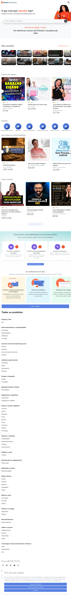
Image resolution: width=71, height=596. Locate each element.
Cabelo (3, 479)
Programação (5, 549)
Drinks (3, 366)
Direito (3, 411)
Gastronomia (5, 368)
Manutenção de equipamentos (11, 460)
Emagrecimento (6, 530)
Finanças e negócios (8, 436)
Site (2, 552)
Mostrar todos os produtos (34, 264)
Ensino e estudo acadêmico (10, 406)
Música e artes (6, 495)
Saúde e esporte (7, 527)
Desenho (4, 501)
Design (3, 379)
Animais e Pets (6, 319)
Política (3, 428)
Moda (3, 490)
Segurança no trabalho (8, 401)
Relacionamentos (7, 519)
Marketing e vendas (8, 468)
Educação (4, 414)
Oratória (3, 355)
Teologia (4, 339)
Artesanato (4, 498)
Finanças (3, 444)
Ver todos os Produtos (34, 224)
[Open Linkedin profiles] (10, 565)
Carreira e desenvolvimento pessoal (13, 344)
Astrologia (4, 330)
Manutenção (5, 463)
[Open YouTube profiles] (14, 565)
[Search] (65, 21)
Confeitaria (4, 363)
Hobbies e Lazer (6, 452)
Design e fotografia (8, 376)
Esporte (3, 533)
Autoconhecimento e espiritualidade (13, 327)
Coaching (4, 349)
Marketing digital (6, 471)
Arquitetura (4, 398)
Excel (3, 546)
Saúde (3, 539)
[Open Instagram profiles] (18, 565)
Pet (2, 322)
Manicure (4, 484)
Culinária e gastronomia (9, 360)
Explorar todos (63, 46)
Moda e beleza (6, 476)
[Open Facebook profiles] (3, 565)
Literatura (4, 425)
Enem (3, 417)
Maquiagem (4, 487)
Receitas (4, 371)
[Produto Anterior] (2, 89)
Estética (3, 482)
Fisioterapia (4, 536)
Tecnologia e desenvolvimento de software (16, 544)
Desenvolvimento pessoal (9, 352)
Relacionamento (6, 522)
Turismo (3, 455)
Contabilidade (5, 439)
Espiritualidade (5, 333)
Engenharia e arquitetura (9, 395)
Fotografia (4, 382)
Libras (3, 422)
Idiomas (3, 420)
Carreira (3, 346)
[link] (8, 53)
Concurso (4, 409)
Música (3, 503)
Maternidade (5, 390)
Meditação (4, 336)
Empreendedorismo (7, 441)
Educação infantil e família (10, 387)
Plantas (3, 514)
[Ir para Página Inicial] (9, 2)
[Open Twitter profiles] (6, 565)
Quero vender (35, 306)
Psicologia (4, 431)
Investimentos (5, 447)
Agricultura (4, 511)
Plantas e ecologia (7, 509)
